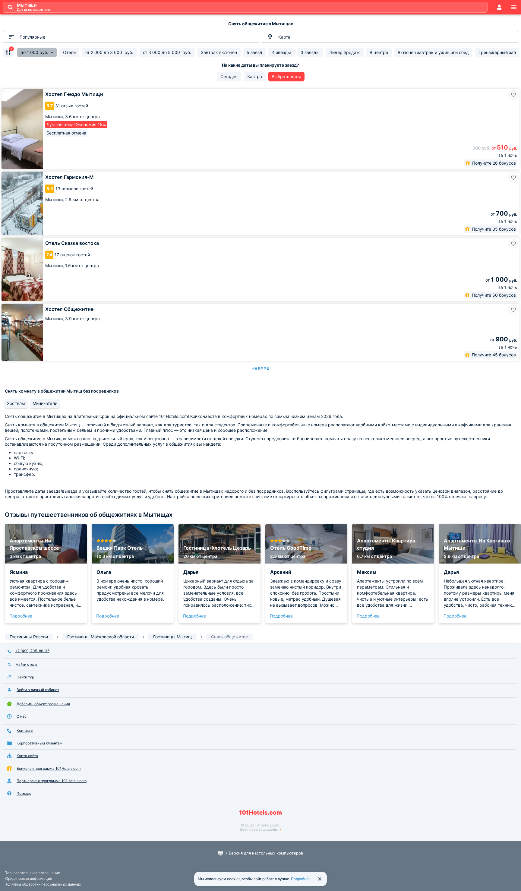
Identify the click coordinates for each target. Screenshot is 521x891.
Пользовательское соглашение (32, 872)
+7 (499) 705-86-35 (32, 651)
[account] (499, 7)
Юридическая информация (28, 878)
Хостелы (16, 403)
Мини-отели (45, 403)
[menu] (514, 7)
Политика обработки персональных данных (43, 884)
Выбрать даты (286, 76)
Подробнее (20, 615)
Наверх (260, 368)
